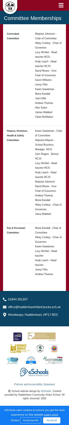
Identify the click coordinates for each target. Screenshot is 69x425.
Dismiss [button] (14, 420)
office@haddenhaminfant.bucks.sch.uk (34, 307)
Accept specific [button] (31, 420)
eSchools (46, 391)
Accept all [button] (52, 420)
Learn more (51, 414)
